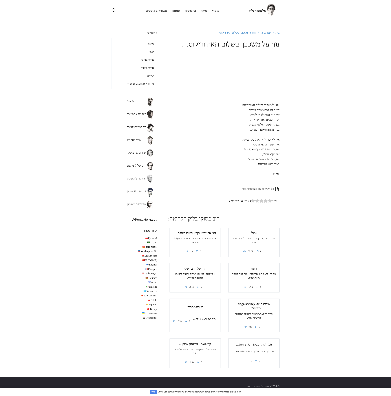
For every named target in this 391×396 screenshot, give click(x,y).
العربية (153, 242)
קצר (152, 51)
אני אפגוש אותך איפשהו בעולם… (195, 233)
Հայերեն (151, 246)
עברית (154, 282)
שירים (150, 75)
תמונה (176, 11)
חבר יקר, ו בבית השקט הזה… (254, 344)
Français (152, 269)
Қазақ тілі (151, 291)
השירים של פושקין (137, 152)
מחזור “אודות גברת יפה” (141, 83)
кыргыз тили (150, 295)
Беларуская (150, 255)
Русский (152, 238)
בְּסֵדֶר (153, 392)
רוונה (254, 268)
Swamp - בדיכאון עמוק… (195, 344)
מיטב (151, 43)
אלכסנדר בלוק (257, 10)
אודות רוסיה (147, 67)
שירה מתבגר (195, 307)
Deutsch (152, 277)
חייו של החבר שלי (195, 268)
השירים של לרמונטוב (138, 165)
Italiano (153, 286)
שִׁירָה (204, 11)
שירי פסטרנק (134, 140)
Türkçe (153, 309)
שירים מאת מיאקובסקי (139, 191)
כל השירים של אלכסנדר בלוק (257, 188)
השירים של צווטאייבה (139, 127)
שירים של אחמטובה (138, 114)
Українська (151, 313)
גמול (254, 233)
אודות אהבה (147, 59)
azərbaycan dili (149, 251)
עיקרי (215, 11)
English (153, 264)
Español (153, 304)
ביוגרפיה (190, 11)
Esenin (131, 101)
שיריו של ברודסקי (136, 204)
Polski (154, 300)
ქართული (151, 273)
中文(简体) (151, 260)
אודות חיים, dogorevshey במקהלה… (254, 306)
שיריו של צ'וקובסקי (137, 178)
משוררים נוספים (156, 11)
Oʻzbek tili (151, 317)
